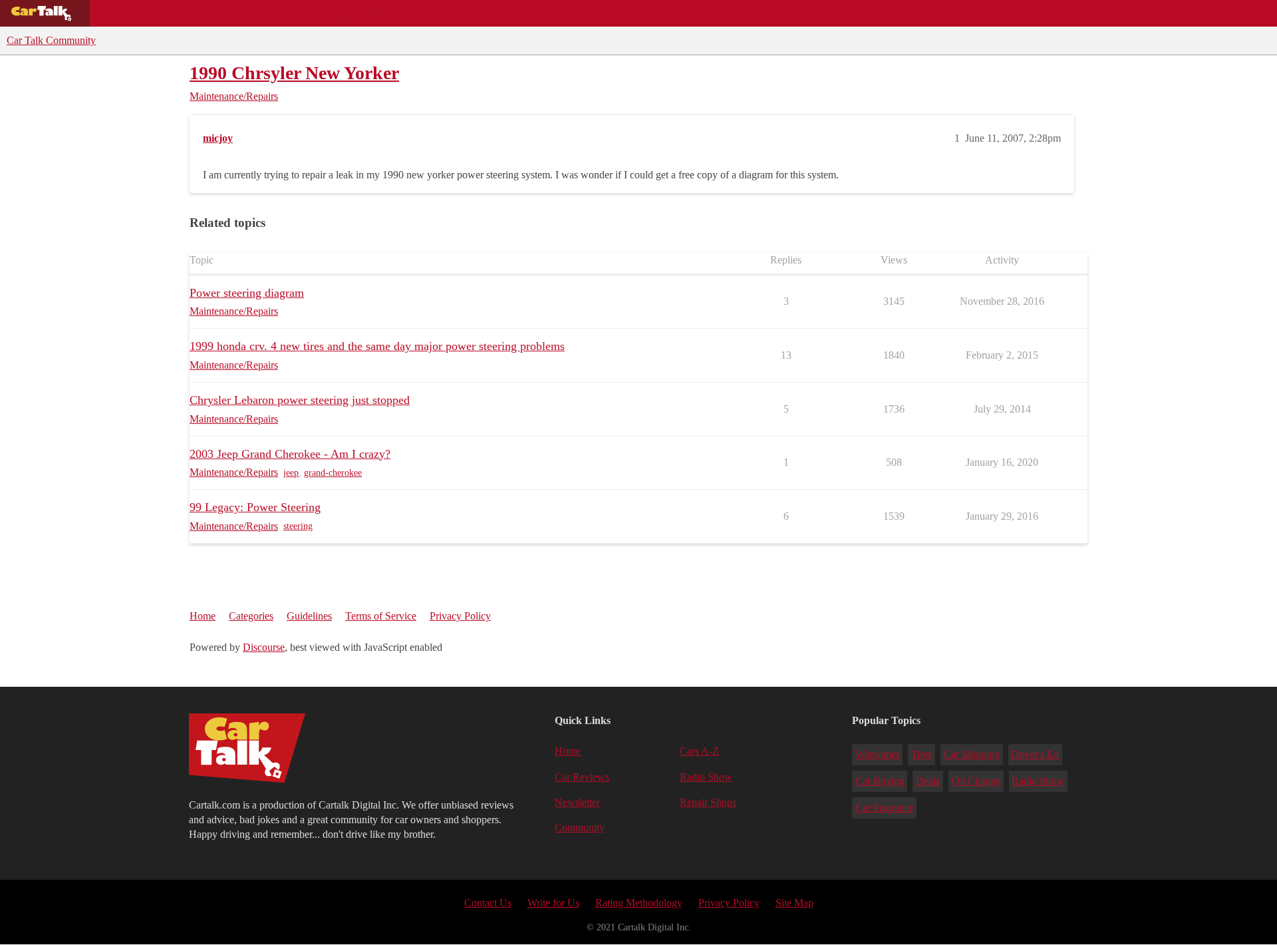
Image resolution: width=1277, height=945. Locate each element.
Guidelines (309, 616)
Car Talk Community (51, 40)
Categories (251, 616)
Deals (210, 13)
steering (298, 526)
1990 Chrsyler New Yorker (294, 73)
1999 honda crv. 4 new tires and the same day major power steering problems (377, 346)
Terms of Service (380, 616)
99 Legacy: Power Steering (255, 507)
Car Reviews (278, 13)
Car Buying (880, 781)
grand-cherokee (333, 473)
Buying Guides (137, 13)
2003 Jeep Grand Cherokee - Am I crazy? (290, 454)
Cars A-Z (517, 13)
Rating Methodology (638, 902)
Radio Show (706, 777)
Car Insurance (884, 807)
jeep (291, 473)
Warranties (877, 754)
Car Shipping (972, 754)
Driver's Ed (1035, 754)
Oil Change (976, 781)
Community (446, 13)
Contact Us (487, 902)
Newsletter (577, 802)
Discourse (264, 647)
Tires (921, 754)
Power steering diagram (247, 292)
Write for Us (553, 902)
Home (202, 616)
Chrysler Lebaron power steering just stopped (300, 400)
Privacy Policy (460, 616)
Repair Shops (363, 13)
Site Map (794, 902)
